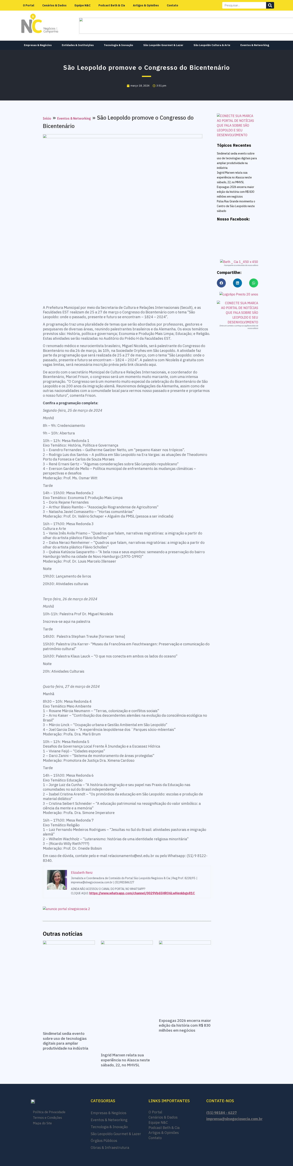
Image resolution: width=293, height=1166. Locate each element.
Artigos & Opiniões (146, 5)
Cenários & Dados (54, 5)
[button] (221, 282)
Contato (172, 5)
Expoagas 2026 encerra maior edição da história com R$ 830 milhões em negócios (185, 1025)
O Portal (28, 5)
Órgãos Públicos (104, 1140)
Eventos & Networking (254, 45)
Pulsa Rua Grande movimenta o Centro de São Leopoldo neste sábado (236, 206)
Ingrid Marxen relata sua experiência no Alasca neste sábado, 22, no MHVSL (125, 1060)
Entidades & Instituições (78, 45)
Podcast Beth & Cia (111, 5)
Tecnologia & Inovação (118, 45)
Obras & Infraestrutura (110, 1147)
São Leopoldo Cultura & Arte (212, 45)
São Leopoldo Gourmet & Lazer (163, 45)
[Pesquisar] (270, 5)
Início (47, 118)
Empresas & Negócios (38, 45)
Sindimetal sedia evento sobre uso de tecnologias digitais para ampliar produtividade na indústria (65, 1041)
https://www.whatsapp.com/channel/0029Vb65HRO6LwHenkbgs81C (142, 893)
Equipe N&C (82, 5)
